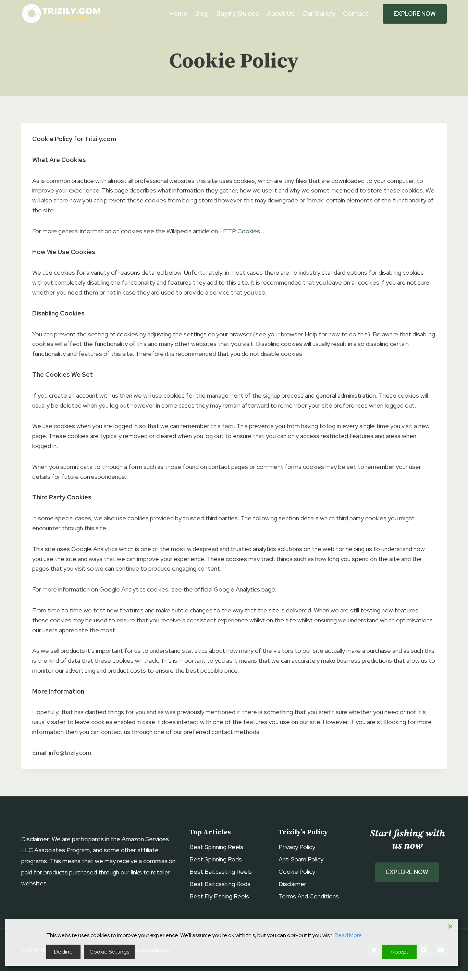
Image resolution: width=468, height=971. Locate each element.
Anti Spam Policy (301, 859)
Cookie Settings (109, 951)
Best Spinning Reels (216, 847)
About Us (281, 13)
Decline (63, 951)
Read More (348, 935)
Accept (399, 951)
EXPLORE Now (407, 872)
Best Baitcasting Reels (220, 871)
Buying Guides (238, 13)
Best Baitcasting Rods (219, 884)
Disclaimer (292, 884)
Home (178, 13)
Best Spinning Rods (215, 859)
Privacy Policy (297, 847)
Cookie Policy (297, 871)
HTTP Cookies (239, 231)
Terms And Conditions (309, 896)
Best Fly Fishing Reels (219, 896)
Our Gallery (319, 13)
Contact (355, 13)
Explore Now (415, 13)
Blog (202, 13)
